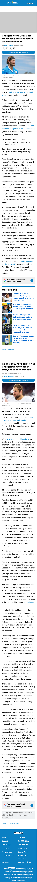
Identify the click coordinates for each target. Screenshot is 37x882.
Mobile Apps (6, 845)
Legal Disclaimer (8, 856)
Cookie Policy (23, 852)
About (4, 837)
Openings (21, 837)
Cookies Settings (24, 862)
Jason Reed (8, 45)
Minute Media (11, 867)
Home (4, 349)
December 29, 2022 (9, 144)
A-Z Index (5, 862)
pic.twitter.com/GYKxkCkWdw (14, 139)
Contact (5, 841)
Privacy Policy (23, 848)
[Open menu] (3, 3)
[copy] (14, 48)
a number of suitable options (18, 439)
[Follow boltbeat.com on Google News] (31, 280)
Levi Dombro (9, 376)
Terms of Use (7, 852)
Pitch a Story (6, 848)
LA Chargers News (13, 823)
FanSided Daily (23, 845)
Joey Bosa (11, 349)
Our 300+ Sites (23, 841)
